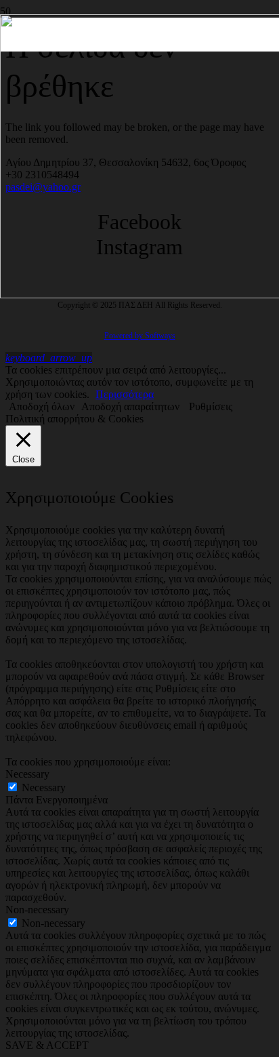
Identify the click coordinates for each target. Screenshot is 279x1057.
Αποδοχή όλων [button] (41, 406)
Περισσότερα (124, 394)
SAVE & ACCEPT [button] (47, 1045)
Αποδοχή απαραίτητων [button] (130, 406)
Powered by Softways (139, 335)
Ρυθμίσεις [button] (210, 406)
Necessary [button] (27, 774)
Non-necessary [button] (37, 909)
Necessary (44, 787)
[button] (48, 357)
